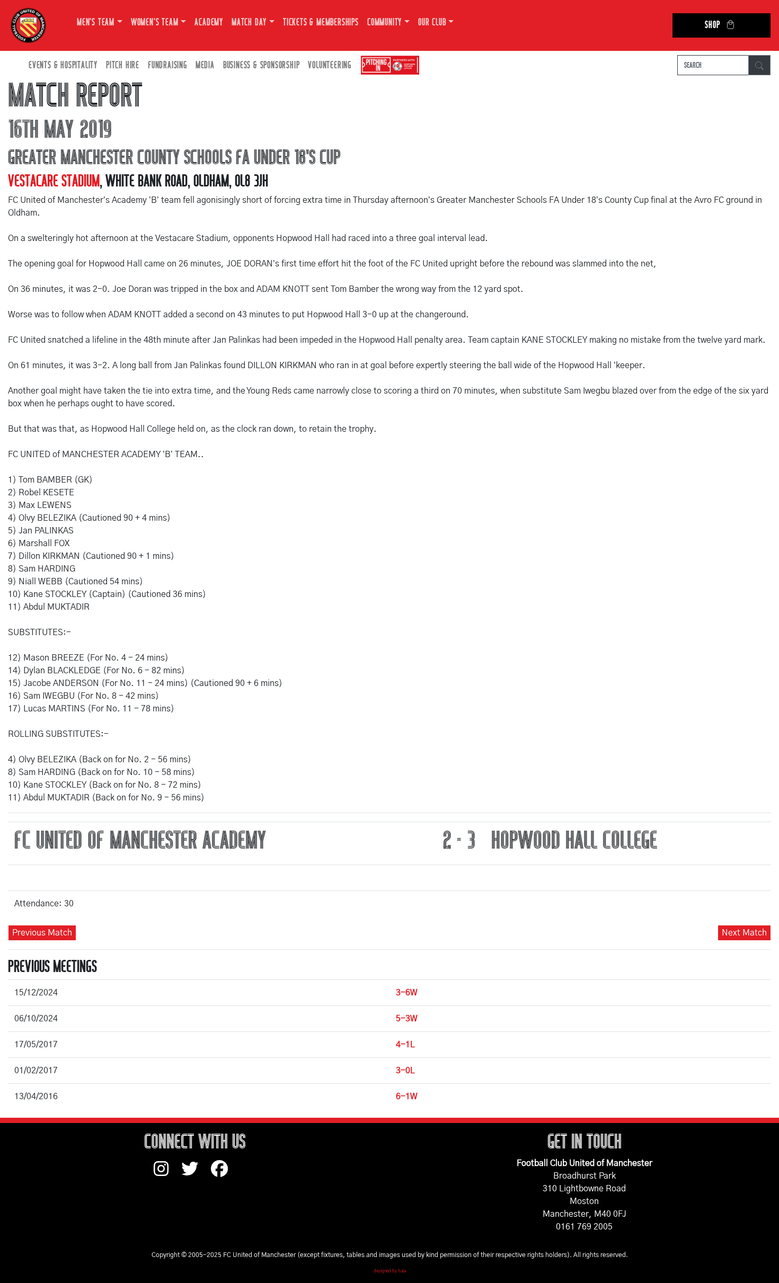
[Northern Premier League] (387, 65)
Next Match (744, 933)
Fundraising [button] (167, 65)
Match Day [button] (249, 22)
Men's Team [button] (95, 22)
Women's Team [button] (155, 22)
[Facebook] (223, 1174)
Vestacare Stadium (54, 181)
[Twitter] (196, 1174)
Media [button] (205, 65)
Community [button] (384, 22)
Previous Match (42, 933)
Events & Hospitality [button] (63, 65)
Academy (208, 22)
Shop (712, 25)
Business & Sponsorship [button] (261, 65)
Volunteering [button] (329, 65)
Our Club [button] (432, 22)
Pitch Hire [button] (122, 65)
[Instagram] (167, 1174)
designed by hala (390, 1271)
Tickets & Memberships (321, 22)
